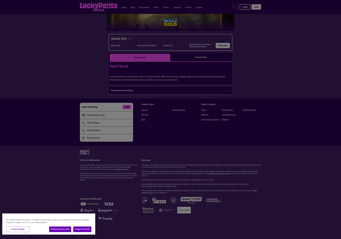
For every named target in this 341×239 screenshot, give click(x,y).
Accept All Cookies (82, 229)
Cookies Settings (18, 229)
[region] (48, 224)
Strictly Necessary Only (60, 229)
